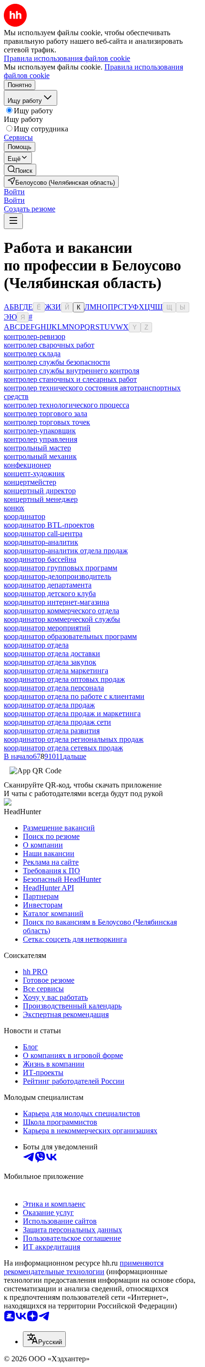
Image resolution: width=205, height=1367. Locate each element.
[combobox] (44, 1339)
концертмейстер (30, 482)
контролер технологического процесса (66, 405)
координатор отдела (36, 645)
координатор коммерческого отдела (61, 611)
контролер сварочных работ (49, 345)
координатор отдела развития (52, 731)
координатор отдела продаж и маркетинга (72, 713)
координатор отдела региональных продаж (74, 739)
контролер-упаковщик (40, 431)
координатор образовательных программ (70, 636)
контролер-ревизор (34, 336)
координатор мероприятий (47, 628)
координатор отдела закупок (50, 662)
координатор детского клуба (50, 593)
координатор (24, 516)
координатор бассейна (40, 559)
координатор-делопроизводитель (57, 576)
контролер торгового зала (45, 413)
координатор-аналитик (41, 542)
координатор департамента (48, 585)
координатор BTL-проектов (49, 525)
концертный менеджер (41, 499)
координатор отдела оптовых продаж (64, 679)
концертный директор (40, 491)
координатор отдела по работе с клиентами (74, 696)
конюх (14, 508)
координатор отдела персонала (54, 688)
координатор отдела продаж (49, 705)
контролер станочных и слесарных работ (70, 379)
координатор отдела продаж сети (57, 722)
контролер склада (32, 353)
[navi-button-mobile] (13, 221)
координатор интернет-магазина (56, 602)
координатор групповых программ (60, 568)
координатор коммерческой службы (62, 619)
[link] (20, 170)
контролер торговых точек (47, 422)
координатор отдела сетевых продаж (63, 748)
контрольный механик (40, 456)
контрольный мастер (37, 448)
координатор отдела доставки (52, 653)
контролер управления (40, 439)
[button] (14, 192)
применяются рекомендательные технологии (84, 1267)
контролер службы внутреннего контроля (71, 371)
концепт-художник (34, 473)
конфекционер (27, 465)
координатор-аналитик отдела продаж (66, 551)
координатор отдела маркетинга (56, 671)
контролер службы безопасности (57, 362)
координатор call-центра (43, 533)
